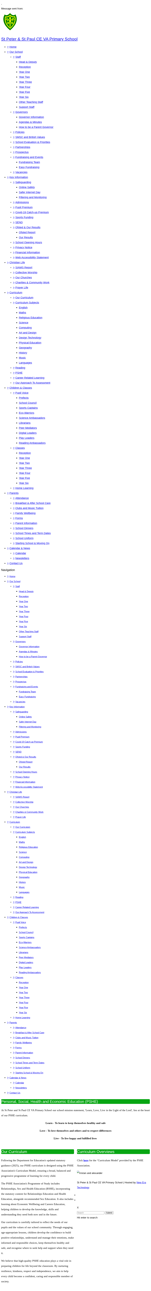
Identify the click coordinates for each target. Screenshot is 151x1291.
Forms (19, 518)
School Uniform (24, 538)
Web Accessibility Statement (32, 257)
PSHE (19, 372)
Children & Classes (20, 387)
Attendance (22, 498)
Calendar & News (19, 548)
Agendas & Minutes (30, 122)
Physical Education (30, 342)
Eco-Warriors (26, 412)
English (23, 307)
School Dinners (24, 528)
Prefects (24, 397)
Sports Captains (28, 407)
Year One (24, 71)
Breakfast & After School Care (33, 503)
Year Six (24, 97)
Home (13, 46)
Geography (25, 347)
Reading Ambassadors (32, 442)
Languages (25, 362)
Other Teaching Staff (31, 102)
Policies (19, 132)
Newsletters (22, 558)
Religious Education (30, 317)
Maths (22, 312)
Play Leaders (26, 437)
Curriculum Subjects (27, 302)
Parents (14, 493)
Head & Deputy (28, 61)
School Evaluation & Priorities (32, 142)
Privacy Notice (23, 247)
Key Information (18, 177)
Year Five (24, 92)
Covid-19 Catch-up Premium (32, 212)
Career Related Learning (29, 377)
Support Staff (26, 107)
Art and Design (27, 332)
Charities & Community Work (32, 282)
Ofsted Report (27, 232)
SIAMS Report (23, 267)
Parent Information (26, 523)
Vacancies (21, 172)
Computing (25, 327)
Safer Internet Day (29, 192)
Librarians (25, 422)
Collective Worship (26, 272)
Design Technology (30, 337)
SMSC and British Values (30, 137)
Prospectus (22, 152)
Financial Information (27, 252)
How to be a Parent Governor (36, 127)
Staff (18, 56)
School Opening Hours (28, 242)
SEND (19, 222)
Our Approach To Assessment (32, 382)
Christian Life (17, 262)
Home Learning (24, 488)
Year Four (24, 87)
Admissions (22, 202)
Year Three (25, 82)
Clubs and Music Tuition (29, 508)
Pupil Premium (24, 207)
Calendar (20, 553)
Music (22, 357)
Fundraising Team (29, 162)
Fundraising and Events (29, 157)
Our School (16, 51)
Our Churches (23, 277)
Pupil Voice (21, 392)
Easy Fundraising (29, 167)
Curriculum (15, 292)
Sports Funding (24, 217)
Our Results (26, 237)
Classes (20, 448)
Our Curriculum (24, 297)
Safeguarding (23, 182)
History (23, 352)
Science (23, 322)
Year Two (24, 76)
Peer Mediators (28, 427)
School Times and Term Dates (33, 533)
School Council (28, 402)
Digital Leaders (28, 432)
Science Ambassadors (32, 417)
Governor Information (31, 117)
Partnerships (22, 147)
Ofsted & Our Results (27, 227)
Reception (25, 66)
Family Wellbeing (25, 513)
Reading (20, 367)
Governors (21, 112)
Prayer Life (21, 287)
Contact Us (16, 563)
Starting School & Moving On (32, 543)
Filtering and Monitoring (33, 197)
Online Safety (27, 187)
